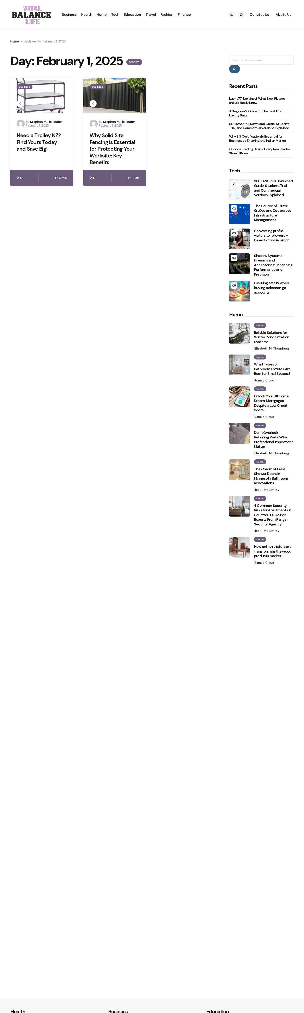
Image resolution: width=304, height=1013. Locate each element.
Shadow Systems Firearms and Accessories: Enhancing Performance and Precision (273, 265)
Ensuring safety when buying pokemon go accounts (271, 288)
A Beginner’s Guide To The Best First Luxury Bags (256, 113)
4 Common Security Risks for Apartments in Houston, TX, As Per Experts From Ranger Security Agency (272, 515)
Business (24, 86)
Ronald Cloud (264, 380)
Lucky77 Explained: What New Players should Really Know (257, 100)
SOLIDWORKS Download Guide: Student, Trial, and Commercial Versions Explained (259, 126)
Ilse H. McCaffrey (266, 490)
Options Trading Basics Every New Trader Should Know (259, 151)
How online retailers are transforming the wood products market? (272, 551)
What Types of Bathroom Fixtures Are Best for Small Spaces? (272, 369)
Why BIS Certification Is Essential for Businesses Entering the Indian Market (257, 138)
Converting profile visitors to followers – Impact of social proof (271, 236)
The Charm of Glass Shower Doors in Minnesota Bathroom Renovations (271, 476)
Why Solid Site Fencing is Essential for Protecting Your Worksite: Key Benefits (112, 149)
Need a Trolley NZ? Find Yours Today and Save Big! (39, 142)
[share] (20, 103)
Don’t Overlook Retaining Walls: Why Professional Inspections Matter (273, 439)
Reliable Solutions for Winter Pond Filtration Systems (271, 337)
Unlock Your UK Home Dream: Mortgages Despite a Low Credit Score (271, 403)
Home (14, 41)
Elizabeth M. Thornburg (271, 348)
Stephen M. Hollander (46, 122)
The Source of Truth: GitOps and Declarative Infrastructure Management (272, 213)
